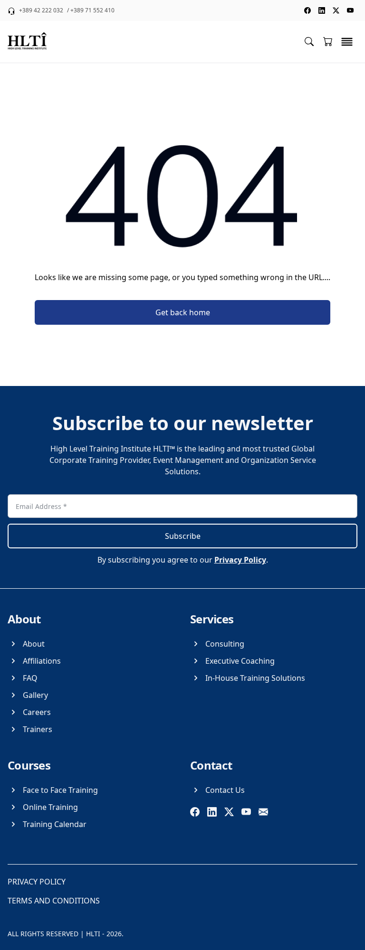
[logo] (27, 41)
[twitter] (229, 812)
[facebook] (195, 812)
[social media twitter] (336, 10)
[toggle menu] (346, 41)
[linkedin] (212, 812)
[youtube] (246, 812)
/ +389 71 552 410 (91, 10)
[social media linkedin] (322, 10)
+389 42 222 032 (41, 10)
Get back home (182, 312)
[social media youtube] (350, 10)
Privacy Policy (240, 560)
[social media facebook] (307, 10)
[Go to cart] (328, 41)
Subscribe (183, 536)
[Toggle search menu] (309, 41)
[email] (263, 812)
